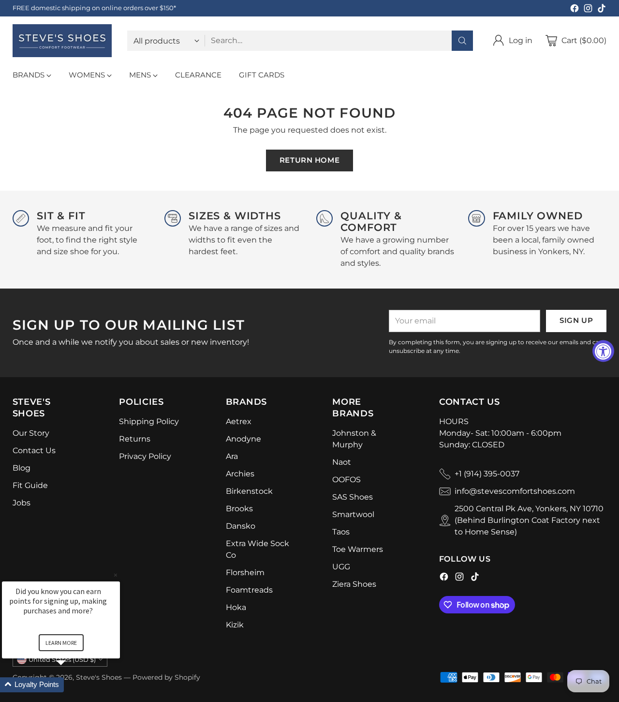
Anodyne (243, 438)
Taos (341, 531)
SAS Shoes (352, 497)
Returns (134, 438)
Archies (240, 473)
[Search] (462, 41)
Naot (341, 462)
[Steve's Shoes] (62, 40)
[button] (72, 684)
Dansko (240, 526)
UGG (341, 566)
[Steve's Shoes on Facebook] (574, 9)
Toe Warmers (357, 549)
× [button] (116, 575)
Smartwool (353, 514)
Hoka (236, 607)
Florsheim (245, 572)
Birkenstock (249, 491)
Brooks (239, 508)
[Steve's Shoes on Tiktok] (601, 9)
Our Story (31, 433)
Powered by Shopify (166, 677)
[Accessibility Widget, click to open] (603, 351)
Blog (21, 468)
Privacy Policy (145, 456)
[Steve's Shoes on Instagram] (588, 9)
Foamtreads (249, 590)
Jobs (21, 502)
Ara (232, 456)
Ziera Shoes (354, 584)
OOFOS (346, 479)
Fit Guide (30, 485)
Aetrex (238, 421)
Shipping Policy (149, 421)
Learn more (61, 642)
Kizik (235, 624)
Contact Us (34, 450)
